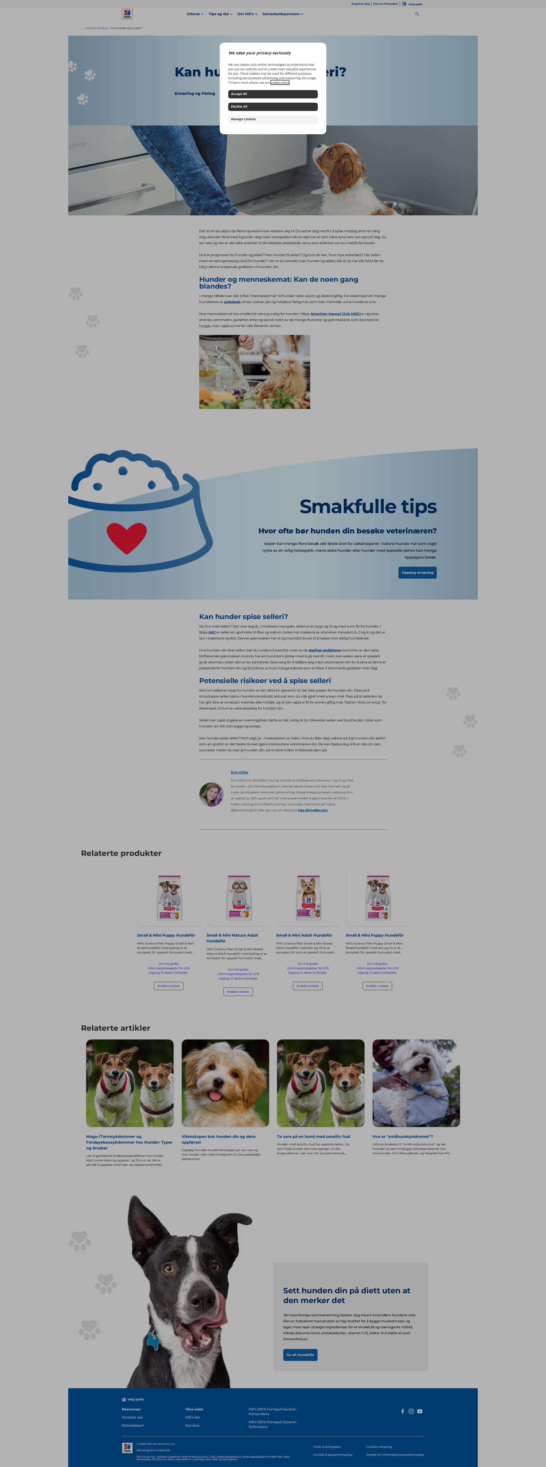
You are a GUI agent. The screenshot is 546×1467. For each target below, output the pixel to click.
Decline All (239, 106)
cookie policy (280, 82)
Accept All (239, 94)
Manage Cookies (243, 119)
